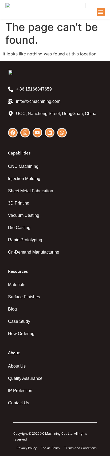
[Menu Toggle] (101, 12)
